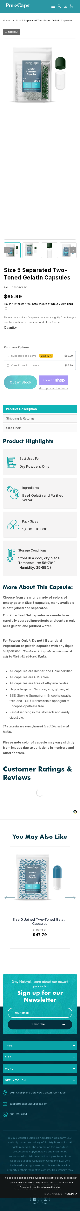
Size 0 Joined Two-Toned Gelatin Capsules (40, 921)
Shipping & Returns (20, 418)
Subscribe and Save (23, 355)
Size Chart (13, 428)
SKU (6, 287)
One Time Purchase (25, 365)
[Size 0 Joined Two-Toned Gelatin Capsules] (40, 878)
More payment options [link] (53, 388)
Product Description (21, 409)
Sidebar (13, 31)
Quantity (10, 327)
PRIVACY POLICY (52, 1193)
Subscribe (38, 1024)
